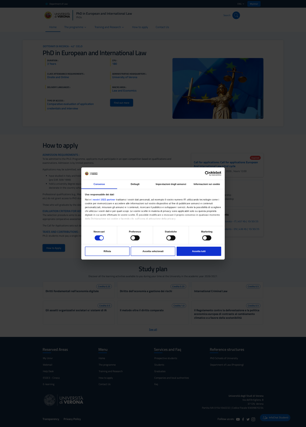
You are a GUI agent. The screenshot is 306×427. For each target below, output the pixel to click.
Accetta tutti (199, 251)
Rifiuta (107, 251)
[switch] (135, 237)
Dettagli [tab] (135, 184)
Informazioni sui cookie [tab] (207, 184)
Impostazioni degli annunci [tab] (171, 184)
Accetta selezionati (153, 251)
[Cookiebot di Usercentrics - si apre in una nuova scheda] (207, 173)
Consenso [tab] (99, 184)
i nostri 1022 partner (103, 199)
